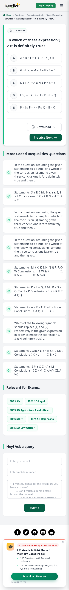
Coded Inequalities (55, 15)
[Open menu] (61, 5)
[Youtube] (34, 532)
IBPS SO (15, 401)
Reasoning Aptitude (35, 15)
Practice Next (43, 137)
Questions (19, 15)
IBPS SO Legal (36, 401)
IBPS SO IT (16, 419)
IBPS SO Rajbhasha (42, 419)
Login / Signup (45, 5)
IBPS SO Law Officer (22, 427)
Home (8, 15)
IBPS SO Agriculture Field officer (30, 410)
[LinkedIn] (51, 532)
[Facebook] (17, 532)
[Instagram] (43, 532)
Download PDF (46, 127)
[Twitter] (26, 532)
